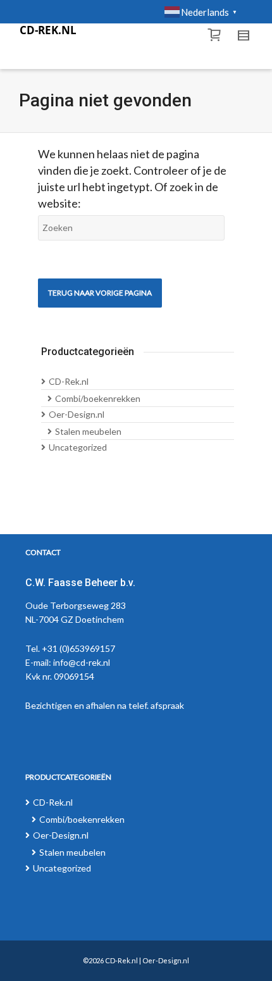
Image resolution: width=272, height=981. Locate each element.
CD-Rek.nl (69, 381)
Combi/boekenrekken (97, 398)
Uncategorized (78, 447)
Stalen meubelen (88, 431)
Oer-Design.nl (76, 414)
